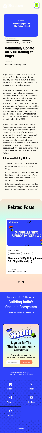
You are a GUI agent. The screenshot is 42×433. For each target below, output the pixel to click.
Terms (31, 374)
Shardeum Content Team (17, 272)
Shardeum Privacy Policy (18, 374)
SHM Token (26, 42)
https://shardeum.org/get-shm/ (24, 189)
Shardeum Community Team (15, 65)
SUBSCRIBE (26, 362)
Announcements (12, 42)
